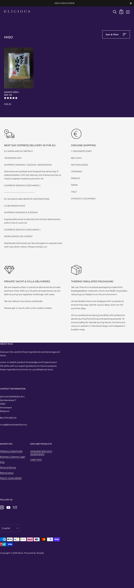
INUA (20, 553)
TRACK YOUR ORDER (11, 478)
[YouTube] (8, 507)
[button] (11, 98)
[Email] (15, 507)
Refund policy (7, 473)
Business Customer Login (12, 456)
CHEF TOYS (36, 459)
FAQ (2, 462)
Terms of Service (8, 467)
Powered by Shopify (34, 553)
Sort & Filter (112, 34)
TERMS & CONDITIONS (11, 451)
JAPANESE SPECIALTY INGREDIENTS (41, 452)
